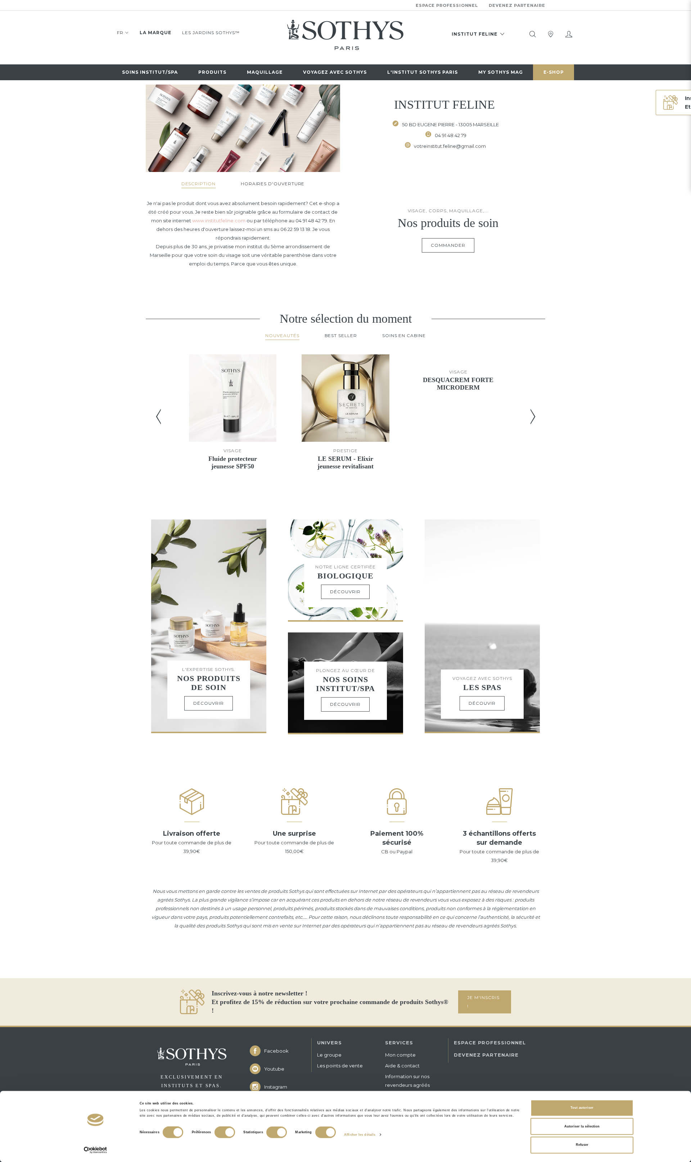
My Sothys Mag (500, 72)
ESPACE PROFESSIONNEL (490, 1042)
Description (198, 183)
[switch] (224, 1132)
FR (120, 32)
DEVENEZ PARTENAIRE (486, 1055)
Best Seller (341, 335)
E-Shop (553, 72)
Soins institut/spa (150, 72)
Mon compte (400, 1055)
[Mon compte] (568, 34)
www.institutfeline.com (218, 220)
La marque (155, 32)
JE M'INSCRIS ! (483, 1002)
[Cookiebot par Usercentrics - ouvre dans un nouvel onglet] (95, 1150)
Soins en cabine (404, 335)
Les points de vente (340, 1065)
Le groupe (329, 1055)
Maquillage (265, 72)
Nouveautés (282, 335)
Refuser (582, 1145)
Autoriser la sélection (582, 1126)
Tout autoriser (581, 1108)
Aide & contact (402, 1065)
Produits (212, 72)
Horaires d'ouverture (273, 183)
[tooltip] (532, 34)
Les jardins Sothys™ (211, 32)
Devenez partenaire (517, 5)
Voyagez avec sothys (335, 72)
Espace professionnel (447, 5)
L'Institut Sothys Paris (422, 72)
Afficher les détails (359, 1134)
